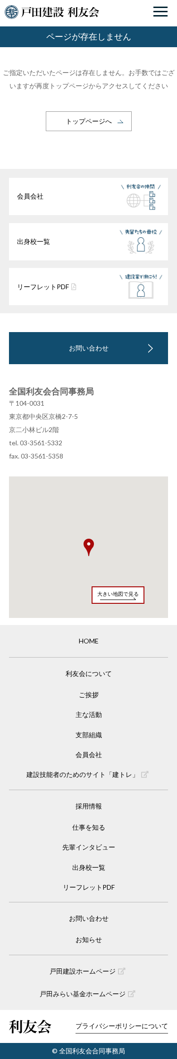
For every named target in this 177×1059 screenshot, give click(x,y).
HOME (89, 641)
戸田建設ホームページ (83, 971)
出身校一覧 (88, 867)
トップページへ (89, 121)
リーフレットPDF (89, 887)
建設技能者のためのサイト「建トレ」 (82, 774)
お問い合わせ (89, 348)
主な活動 (89, 714)
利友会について (89, 673)
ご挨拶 (89, 695)
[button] (89, 547)
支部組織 (89, 735)
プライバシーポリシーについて (122, 1026)
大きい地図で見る (118, 594)
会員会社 (89, 754)
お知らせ (89, 939)
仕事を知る (88, 827)
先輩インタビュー (88, 847)
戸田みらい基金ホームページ (83, 994)
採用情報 (89, 806)
